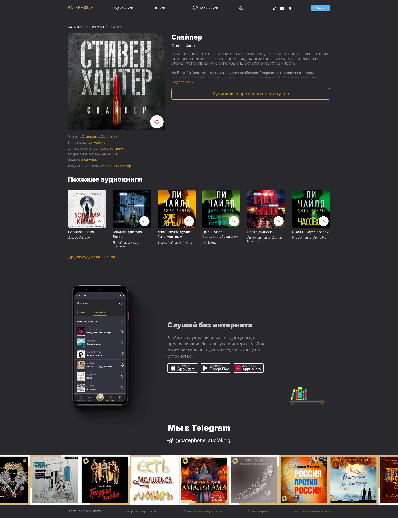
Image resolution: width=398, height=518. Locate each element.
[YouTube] (282, 8)
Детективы (96, 26)
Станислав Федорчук (99, 136)
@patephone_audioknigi (203, 440)
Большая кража (81, 232)
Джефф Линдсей (79, 237)
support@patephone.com (142, 511)
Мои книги (209, 8)
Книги (160, 8)
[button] (320, 8)
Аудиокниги (123, 8)
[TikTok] (274, 8)
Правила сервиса (259, 511)
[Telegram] (289, 8)
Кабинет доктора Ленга (127, 234)
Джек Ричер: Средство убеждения (220, 234)
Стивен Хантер (185, 45)
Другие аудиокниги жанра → (94, 257)
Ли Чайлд (119, 242)
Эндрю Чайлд (167, 242)
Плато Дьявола (260, 232)
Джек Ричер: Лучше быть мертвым (174, 234)
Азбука (99, 142)
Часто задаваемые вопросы (312, 511)
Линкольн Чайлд (259, 237)
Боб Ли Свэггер (118, 166)
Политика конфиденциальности (202, 511)
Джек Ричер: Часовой (310, 232)
